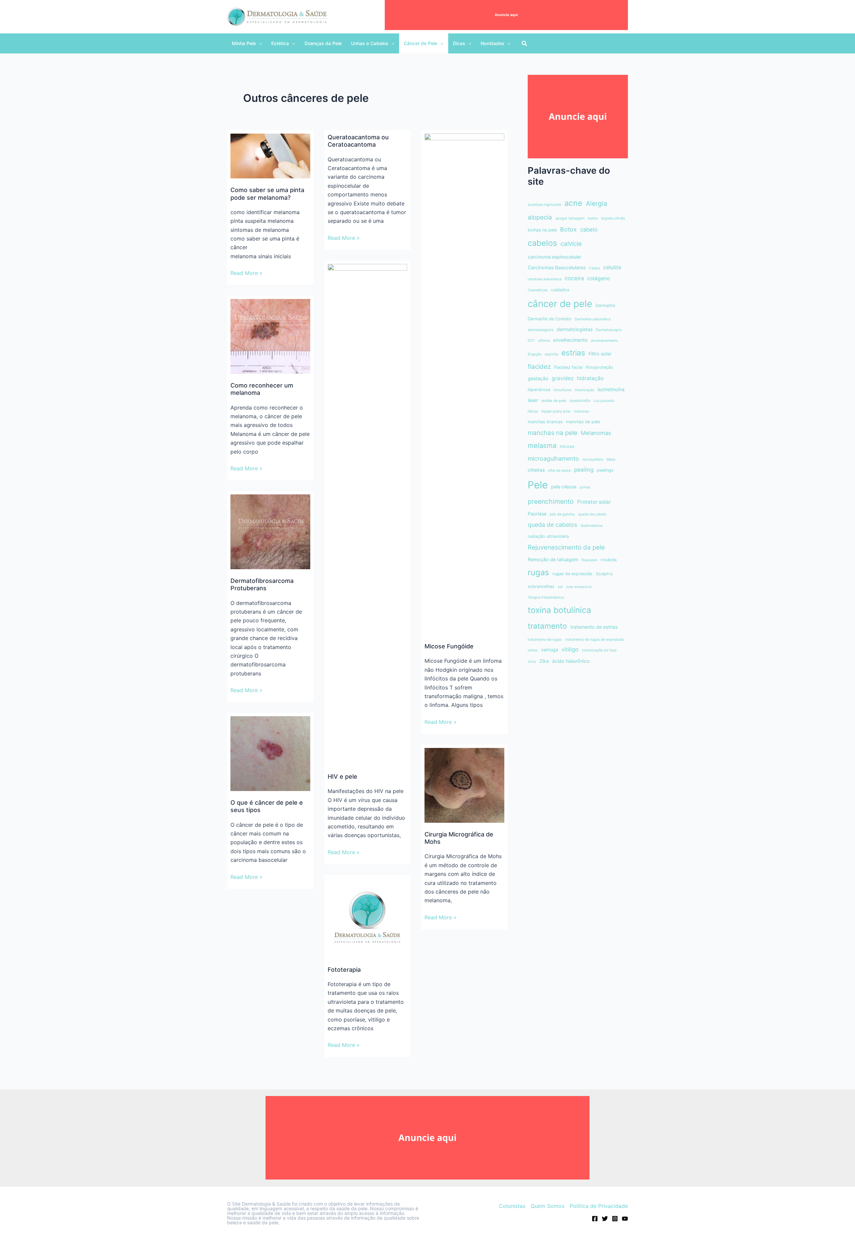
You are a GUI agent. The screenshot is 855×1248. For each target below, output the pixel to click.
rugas (538, 572)
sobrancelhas (541, 586)
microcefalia (592, 459)
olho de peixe (559, 470)
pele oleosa (563, 486)
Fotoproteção (599, 367)
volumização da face (599, 650)
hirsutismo (562, 390)
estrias (573, 352)
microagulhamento (553, 458)
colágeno (598, 278)
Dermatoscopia (609, 330)
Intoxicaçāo (584, 390)
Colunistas (512, 1206)
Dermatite (605, 305)
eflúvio (544, 340)
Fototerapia (344, 969)
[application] (259, 43)
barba (593, 218)
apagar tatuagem (569, 218)
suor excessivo (578, 587)
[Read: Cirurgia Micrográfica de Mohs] (464, 784)
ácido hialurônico (571, 661)
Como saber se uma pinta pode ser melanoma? (267, 193)
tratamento (547, 625)
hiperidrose (539, 389)
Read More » (246, 273)
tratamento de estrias (594, 627)
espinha (551, 354)
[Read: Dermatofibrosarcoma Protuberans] (270, 531)
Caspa (594, 268)
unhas (533, 650)
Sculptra (604, 573)
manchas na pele (552, 433)
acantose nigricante (544, 204)
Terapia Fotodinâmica (546, 597)
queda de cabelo (592, 514)
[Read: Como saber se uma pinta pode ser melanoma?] (270, 155)
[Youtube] (625, 1219)
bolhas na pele (542, 229)
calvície (571, 244)
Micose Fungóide (449, 646)
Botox (568, 229)
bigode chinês (613, 218)
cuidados (560, 289)
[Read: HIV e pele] (367, 513)
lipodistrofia (579, 401)
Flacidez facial (568, 367)
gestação (538, 378)
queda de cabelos (552, 524)
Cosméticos (538, 290)
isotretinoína (611, 389)
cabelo (588, 229)
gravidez (562, 378)
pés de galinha (562, 514)
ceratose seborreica (544, 279)
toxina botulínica (559, 610)
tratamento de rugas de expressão (594, 639)
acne (573, 203)
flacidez (539, 366)
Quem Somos (547, 1206)
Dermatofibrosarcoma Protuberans (262, 584)
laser (533, 400)
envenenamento (604, 340)
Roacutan (589, 560)
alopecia (540, 217)
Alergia (596, 203)
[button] (247, 43)
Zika (544, 661)
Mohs (611, 459)
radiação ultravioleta (548, 536)
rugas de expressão (572, 573)
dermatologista (540, 330)
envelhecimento (570, 340)
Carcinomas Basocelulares (556, 267)
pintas (585, 487)
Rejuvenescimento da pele (566, 547)
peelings (605, 470)
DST (531, 340)
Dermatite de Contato (549, 318)
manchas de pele (583, 421)
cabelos (542, 243)
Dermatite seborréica (593, 319)
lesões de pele (553, 401)
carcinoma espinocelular (554, 257)
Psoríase (537, 513)
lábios (533, 411)
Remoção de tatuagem (553, 559)
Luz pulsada (603, 401)
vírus (532, 661)
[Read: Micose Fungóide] (464, 383)
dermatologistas (574, 329)
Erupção (534, 354)
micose (567, 446)
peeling (583, 469)
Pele (538, 485)
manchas (581, 411)
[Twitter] (605, 1219)
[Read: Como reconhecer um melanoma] (270, 336)
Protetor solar (594, 502)
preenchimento (551, 501)
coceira (574, 278)
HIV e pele (342, 776)
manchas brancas (545, 421)
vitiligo (569, 649)
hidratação (590, 378)
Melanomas (596, 433)
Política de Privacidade (599, 1206)
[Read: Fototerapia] (367, 917)
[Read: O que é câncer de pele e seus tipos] (270, 753)
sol (560, 587)
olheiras (536, 470)
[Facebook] (595, 1219)
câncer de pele (560, 303)
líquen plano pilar (556, 411)
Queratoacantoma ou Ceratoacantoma (358, 141)
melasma (542, 445)
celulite (612, 267)
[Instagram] (615, 1219)
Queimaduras (591, 525)
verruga (549, 649)
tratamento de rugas (545, 639)
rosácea (609, 559)
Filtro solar (600, 353)
